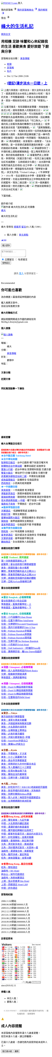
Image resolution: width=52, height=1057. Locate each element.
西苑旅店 (5, 483)
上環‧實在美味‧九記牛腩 (15, 820)
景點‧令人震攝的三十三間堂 (16, 767)
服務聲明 (31, 1014)
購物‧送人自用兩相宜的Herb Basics (19, 670)
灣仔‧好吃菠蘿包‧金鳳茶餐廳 (17, 837)
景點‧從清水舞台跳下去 (14, 771)
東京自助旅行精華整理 (12, 716)
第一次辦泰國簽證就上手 (14, 561)
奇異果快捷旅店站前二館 (14, 476)
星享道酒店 (7, 535)
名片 (9, 71)
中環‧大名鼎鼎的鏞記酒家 (15, 823)
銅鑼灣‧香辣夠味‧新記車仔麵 (17, 840)
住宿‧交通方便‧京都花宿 (15, 777)
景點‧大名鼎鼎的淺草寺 (14, 727)
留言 (23, 227)
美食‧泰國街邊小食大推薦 (15, 568)
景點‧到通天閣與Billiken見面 (16, 794)
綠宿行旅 (5, 514)
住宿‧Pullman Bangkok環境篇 (16, 638)
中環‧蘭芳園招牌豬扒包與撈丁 (17, 830)
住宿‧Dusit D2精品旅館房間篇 (17, 690)
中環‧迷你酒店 (9, 888)
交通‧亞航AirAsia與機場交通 (16, 581)
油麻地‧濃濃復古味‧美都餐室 (17, 851)
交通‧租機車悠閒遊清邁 (14, 674)
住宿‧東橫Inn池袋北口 (13, 744)
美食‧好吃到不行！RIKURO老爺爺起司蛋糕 (24, 787)
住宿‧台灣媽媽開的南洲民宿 (16, 801)
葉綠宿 (4, 521)
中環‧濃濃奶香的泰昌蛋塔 (15, 827)
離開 (16, 1051)
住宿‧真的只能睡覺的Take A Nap (18, 627)
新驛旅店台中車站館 (11, 466)
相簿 (9, 64)
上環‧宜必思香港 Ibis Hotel (15, 881)
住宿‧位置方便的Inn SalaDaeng (17, 620)
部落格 (10, 67)
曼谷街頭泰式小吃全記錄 (14, 601)
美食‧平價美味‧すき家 (14, 753)
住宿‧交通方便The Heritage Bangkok (19, 641)
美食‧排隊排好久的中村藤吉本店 (18, 764)
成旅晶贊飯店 (8, 480)
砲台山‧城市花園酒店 (12, 874)
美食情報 (24, 58)
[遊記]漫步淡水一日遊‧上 (27, 83)
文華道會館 (7, 538)
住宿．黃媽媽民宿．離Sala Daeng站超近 (21, 651)
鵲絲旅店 (5, 542)
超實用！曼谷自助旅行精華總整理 (18, 564)
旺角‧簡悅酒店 (9, 867)
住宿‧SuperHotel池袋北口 (14, 740)
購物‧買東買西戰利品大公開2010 (18, 574)
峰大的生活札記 (17, 26)
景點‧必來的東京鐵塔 (12, 734)
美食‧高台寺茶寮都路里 (14, 760)
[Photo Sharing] (2, 90)
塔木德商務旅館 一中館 (13, 500)
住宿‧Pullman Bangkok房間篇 (16, 634)
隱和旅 (4, 531)
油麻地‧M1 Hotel (10, 871)
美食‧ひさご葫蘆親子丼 (14, 757)
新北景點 (23, 235)
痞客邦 (17, 227)
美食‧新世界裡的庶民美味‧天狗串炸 (20, 790)
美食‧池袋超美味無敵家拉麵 (16, 723)
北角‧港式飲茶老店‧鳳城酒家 (17, 844)
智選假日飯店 (8, 462)
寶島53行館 (7, 469)
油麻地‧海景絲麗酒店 (12, 877)
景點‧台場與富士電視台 (14, 730)
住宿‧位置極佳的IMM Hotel (15, 697)
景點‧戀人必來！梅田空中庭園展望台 (20, 797)
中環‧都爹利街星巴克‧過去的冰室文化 (22, 834)
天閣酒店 (6, 511)
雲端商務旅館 (8, 497)
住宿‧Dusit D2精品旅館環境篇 (17, 694)
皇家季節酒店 (8, 524)
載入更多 (6, 245)
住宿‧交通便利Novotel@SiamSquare (19, 624)
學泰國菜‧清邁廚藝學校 (14, 677)
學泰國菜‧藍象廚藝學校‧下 (16, 607)
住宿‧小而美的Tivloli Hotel (15, 644)
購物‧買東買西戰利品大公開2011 (18, 571)
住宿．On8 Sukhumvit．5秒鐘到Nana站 (20, 648)
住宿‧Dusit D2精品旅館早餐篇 (17, 687)
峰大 (3, 210)
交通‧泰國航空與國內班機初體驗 (18, 578)
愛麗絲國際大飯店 (10, 517)
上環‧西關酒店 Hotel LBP (14, 884)
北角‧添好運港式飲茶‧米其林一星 (19, 847)
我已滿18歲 (7, 1051)
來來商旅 (5, 490)
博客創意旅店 (8, 493)
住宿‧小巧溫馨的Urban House (16, 617)
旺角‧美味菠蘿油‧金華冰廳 (16, 858)
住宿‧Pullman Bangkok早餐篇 (16, 631)
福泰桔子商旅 (8, 504)
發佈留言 (6, 263)
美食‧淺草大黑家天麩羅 (14, 720)
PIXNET (13, 1011)
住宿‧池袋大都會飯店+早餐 (15, 737)
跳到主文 (5, 34)
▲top (3, 240)
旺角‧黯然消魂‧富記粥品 (15, 854)
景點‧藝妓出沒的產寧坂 (14, 774)
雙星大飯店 (7, 473)
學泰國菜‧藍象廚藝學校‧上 (16, 604)
